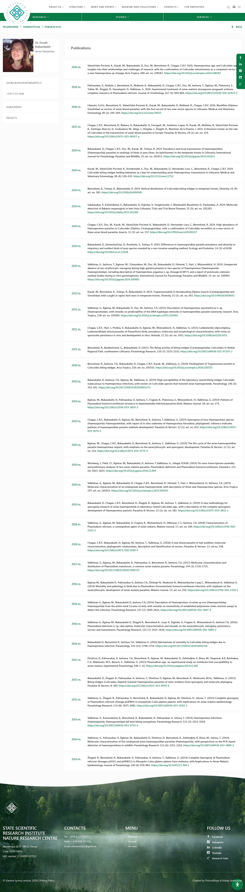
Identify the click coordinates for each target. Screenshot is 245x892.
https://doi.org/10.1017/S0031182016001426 (182, 646)
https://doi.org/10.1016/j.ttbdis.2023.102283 (113, 212)
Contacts (170, 6)
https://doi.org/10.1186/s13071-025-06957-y (113, 136)
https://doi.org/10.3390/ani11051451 (206, 335)
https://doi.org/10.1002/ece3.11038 (108, 252)
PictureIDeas (212, 880)
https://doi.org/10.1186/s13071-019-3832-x (203, 510)
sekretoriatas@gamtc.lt (83, 846)
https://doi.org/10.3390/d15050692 (214, 295)
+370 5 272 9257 (79, 836)
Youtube (216, 853)
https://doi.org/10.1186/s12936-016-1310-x (213, 590)
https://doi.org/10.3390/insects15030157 (173, 232)
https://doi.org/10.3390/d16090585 (122, 192)
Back (238, 26)
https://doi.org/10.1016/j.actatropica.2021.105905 (149, 315)
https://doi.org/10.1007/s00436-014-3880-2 (208, 745)
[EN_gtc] (17, 25)
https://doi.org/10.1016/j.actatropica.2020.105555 (184, 367)
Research (133, 836)
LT (239, 6)
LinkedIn (216, 847)
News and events (102, 6)
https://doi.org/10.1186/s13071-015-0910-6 (144, 685)
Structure (76, 6)
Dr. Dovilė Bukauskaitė (43, 44)
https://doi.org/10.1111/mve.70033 (141, 112)
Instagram (217, 842)
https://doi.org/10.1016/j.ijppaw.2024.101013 (189, 156)
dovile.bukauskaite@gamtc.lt (24, 82)
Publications (14, 106)
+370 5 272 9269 (15, 93)
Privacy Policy (47, 880)
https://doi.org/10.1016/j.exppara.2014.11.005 (172, 665)
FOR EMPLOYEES (194, 6)
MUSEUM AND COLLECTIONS (139, 6)
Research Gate (219, 858)
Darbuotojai (31, 26)
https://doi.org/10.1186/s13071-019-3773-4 (122, 450)
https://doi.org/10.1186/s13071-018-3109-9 (113, 550)
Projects (11, 117)
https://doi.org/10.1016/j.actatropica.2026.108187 (192, 73)
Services (132, 846)
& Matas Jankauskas (231, 880)
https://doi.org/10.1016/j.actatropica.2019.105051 (139, 490)
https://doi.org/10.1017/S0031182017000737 (114, 570)
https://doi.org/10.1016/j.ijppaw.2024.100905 (113, 279)
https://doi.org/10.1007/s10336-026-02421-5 (211, 93)
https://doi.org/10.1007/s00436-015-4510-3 (162, 705)
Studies (132, 841)
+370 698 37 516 (81, 841)
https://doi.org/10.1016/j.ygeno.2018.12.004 (131, 470)
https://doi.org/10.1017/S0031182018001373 (124, 387)
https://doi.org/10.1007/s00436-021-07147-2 (206, 351)
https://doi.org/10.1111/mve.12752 (153, 176)
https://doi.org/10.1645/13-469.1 (170, 765)
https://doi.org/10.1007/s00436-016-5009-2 (191, 629)
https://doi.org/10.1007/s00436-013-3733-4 (113, 725)
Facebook (217, 836)
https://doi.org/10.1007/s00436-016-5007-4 (186, 610)
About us (55, 6)
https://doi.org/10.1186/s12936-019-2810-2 (113, 407)
